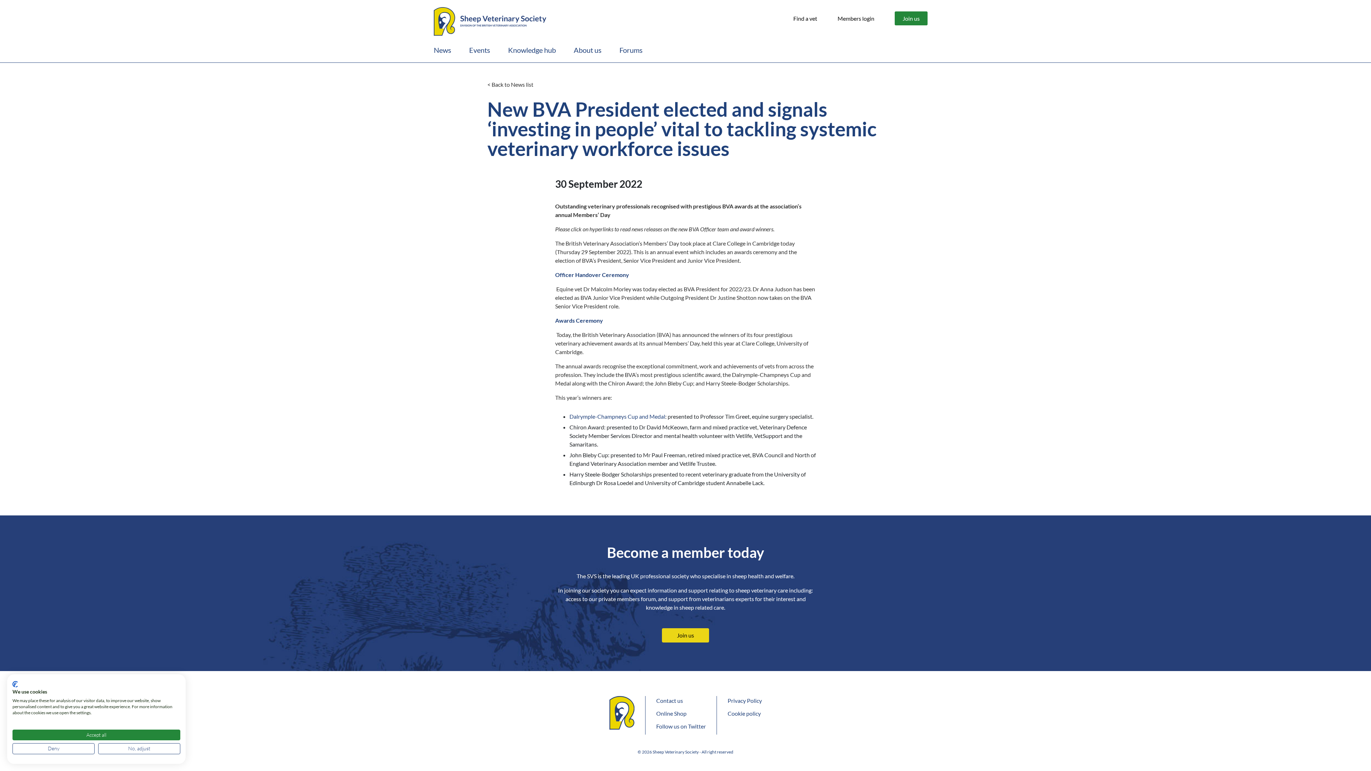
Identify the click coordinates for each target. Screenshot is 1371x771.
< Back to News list (510, 84)
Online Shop (671, 713)
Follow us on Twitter (681, 726)
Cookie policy (744, 713)
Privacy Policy (745, 700)
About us (588, 50)
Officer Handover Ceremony (592, 274)
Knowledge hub (532, 50)
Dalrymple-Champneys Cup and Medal (617, 416)
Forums (631, 50)
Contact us (669, 700)
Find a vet (805, 18)
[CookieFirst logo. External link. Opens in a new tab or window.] (15, 684)
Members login (856, 18)
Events (479, 50)
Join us (911, 18)
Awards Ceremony (579, 320)
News (442, 50)
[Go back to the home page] (490, 20)
